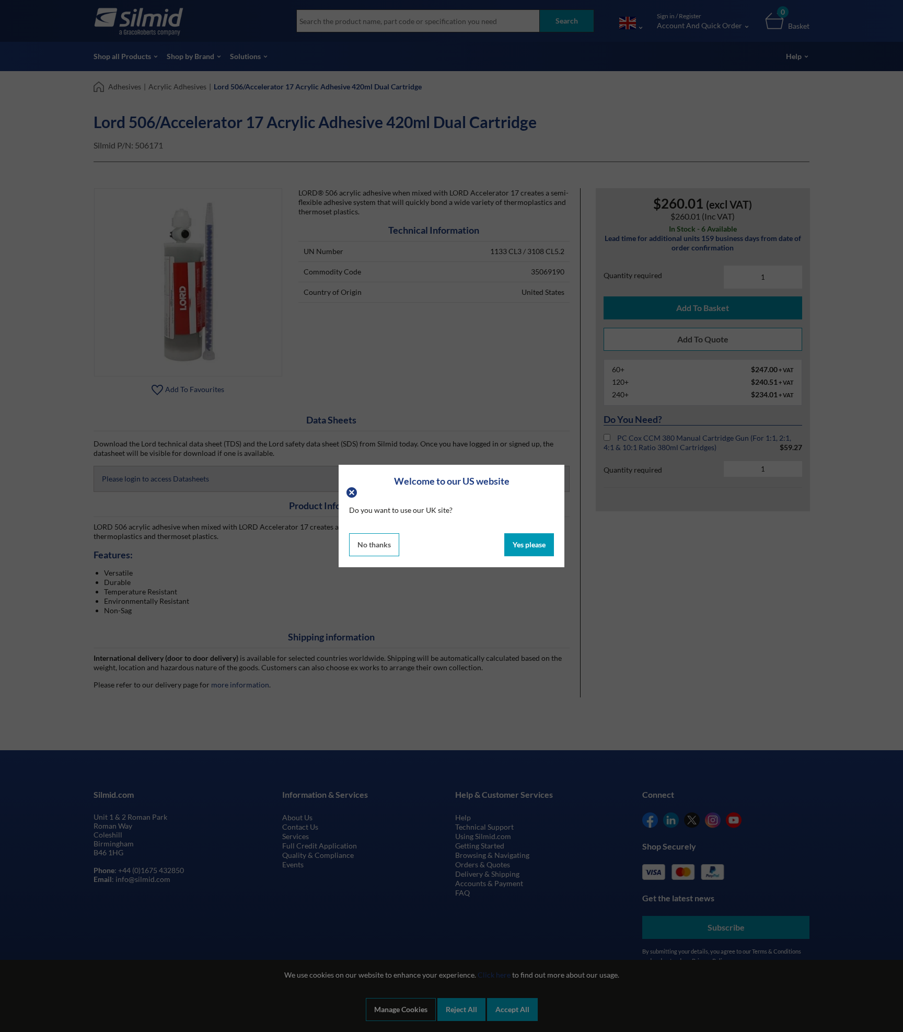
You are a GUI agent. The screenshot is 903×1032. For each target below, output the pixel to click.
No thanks (374, 544)
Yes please (529, 544)
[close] (353, 491)
